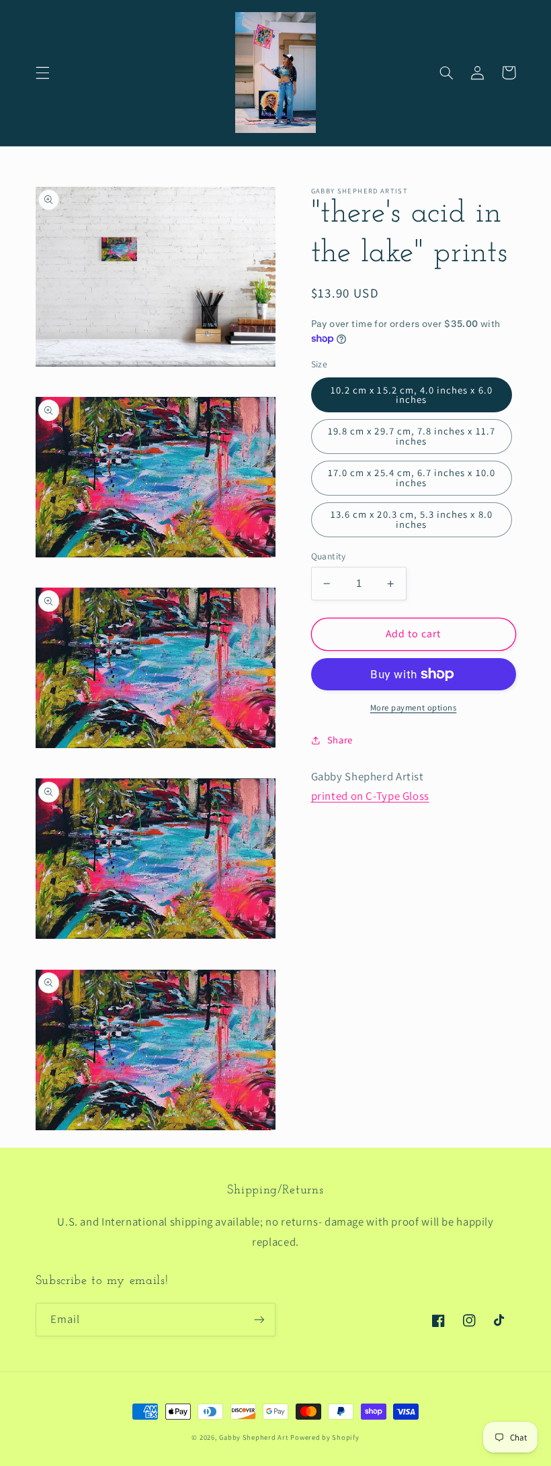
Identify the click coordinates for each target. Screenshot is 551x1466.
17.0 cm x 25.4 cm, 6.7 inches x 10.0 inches (411, 477)
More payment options (413, 707)
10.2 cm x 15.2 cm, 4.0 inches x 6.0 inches (412, 394)
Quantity (328, 556)
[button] (42, 72)
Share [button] (340, 739)
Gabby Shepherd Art (253, 1437)
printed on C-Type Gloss (370, 795)
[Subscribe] (259, 1319)
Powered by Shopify (324, 1437)
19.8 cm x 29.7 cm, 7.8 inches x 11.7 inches (411, 435)
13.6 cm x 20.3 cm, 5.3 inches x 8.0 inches (412, 519)
